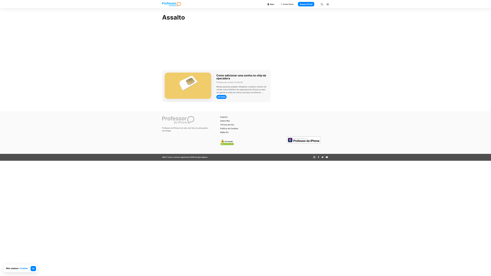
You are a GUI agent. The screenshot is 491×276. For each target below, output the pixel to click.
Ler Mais (221, 97)
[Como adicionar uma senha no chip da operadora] (188, 86)
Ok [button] (33, 269)
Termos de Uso (227, 124)
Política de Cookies (229, 128)
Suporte (224, 117)
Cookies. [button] (24, 268)
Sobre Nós (225, 121)
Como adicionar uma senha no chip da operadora (241, 77)
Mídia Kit (224, 132)
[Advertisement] (245, 46)
